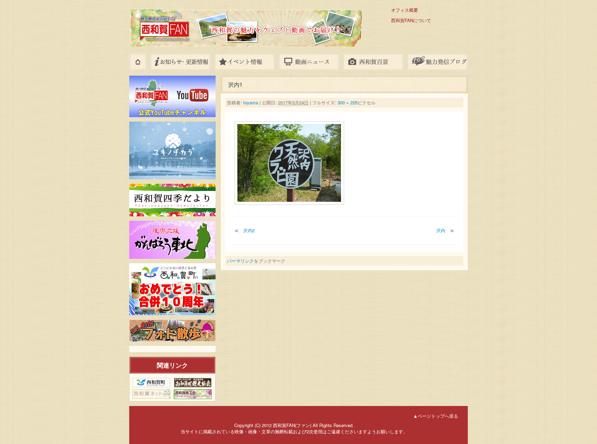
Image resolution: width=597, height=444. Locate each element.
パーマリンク (240, 260)
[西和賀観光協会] (192, 382)
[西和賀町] (151, 382)
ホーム (137, 61)
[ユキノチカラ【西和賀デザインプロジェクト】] (172, 150)
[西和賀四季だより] (172, 200)
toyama (250, 102)
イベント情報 (244, 61)
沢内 (440, 230)
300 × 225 (348, 102)
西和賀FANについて (411, 20)
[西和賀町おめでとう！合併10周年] (172, 289)
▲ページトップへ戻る (435, 416)
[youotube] (172, 96)
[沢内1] (289, 162)
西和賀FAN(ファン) (215, 21)
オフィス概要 (404, 10)
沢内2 (249, 230)
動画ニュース (308, 61)
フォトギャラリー (373, 61)
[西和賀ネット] (151, 394)
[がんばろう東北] (172, 240)
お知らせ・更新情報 (180, 61)
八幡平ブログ (437, 61)
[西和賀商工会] (192, 394)
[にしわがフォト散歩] (172, 330)
